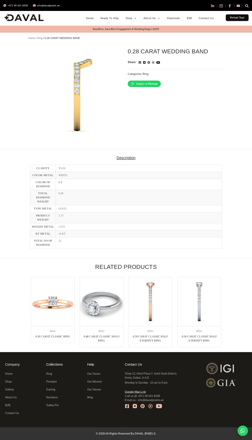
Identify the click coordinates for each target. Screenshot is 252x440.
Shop (128, 18)
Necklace (52, 397)
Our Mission (94, 381)
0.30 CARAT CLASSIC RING (52, 336)
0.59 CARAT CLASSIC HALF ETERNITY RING (150, 338)
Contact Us (206, 18)
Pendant (51, 381)
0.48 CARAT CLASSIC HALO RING (101, 338)
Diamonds (173, 18)
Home (90, 18)
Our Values (94, 389)
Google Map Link (135, 391)
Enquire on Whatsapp (147, 83)
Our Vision (93, 373)
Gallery (9, 389)
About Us (149, 18)
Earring (50, 389)
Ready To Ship (109, 18)
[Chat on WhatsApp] (243, 431)
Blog (90, 397)
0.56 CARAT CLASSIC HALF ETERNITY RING (199, 338)
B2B (189, 18)
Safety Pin (52, 405)
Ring (40, 38)
